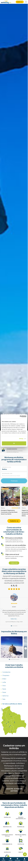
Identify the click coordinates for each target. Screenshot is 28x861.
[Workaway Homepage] (6, 1)
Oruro (4, 685)
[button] (11, 625)
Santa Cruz (5, 695)
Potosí (4, 692)
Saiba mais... (14, 618)
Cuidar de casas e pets (7, 835)
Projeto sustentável (20, 818)
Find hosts (14, 481)
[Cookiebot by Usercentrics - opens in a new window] (20, 416)
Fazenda (20, 826)
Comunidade (6, 844)
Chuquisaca (5, 675)
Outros (6, 852)
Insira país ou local (6, 467)
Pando (4, 689)
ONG (19, 852)
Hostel (20, 844)
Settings (21, 438)
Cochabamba (6, 672)
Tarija (3, 699)
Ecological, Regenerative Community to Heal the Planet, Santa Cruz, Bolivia (9, 512)
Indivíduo (6, 826)
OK (14, 443)
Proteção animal (20, 834)
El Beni (4, 679)
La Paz (4, 682)
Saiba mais (14, 563)
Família (6, 817)
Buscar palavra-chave (7, 473)
